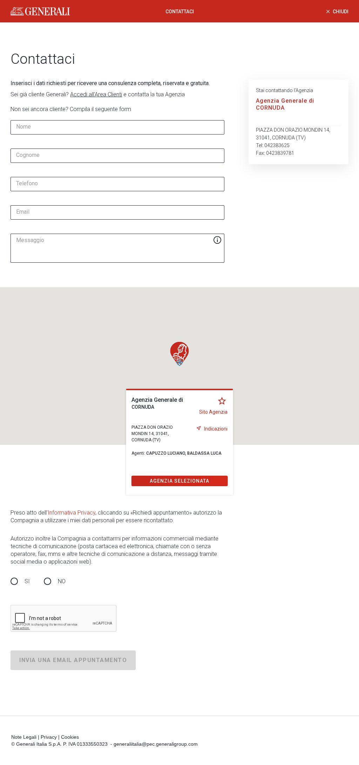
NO (62, 581)
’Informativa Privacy (71, 512)
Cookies (70, 737)
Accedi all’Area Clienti (96, 94)
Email (22, 212)
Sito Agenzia (213, 411)
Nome (23, 127)
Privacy (49, 737)
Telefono (27, 183)
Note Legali (23, 737)
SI (27, 581)
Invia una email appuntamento (73, 660)
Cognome (28, 155)
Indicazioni (216, 429)
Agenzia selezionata (179, 481)
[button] (179, 354)
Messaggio (30, 240)
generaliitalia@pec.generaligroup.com (156, 744)
